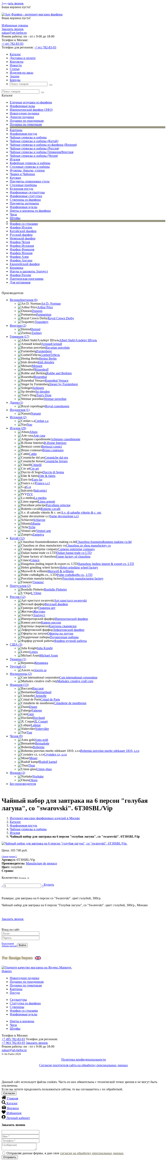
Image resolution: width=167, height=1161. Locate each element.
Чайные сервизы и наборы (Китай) (34, 141)
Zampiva (38, 534)
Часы (13, 214)
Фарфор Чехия (20, 242)
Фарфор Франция (22, 249)
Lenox (34, 652)
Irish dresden (46, 362)
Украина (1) (18, 659)
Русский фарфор (21, 234)
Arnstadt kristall (52, 344)
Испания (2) (18, 417)
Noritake (38, 776)
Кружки (15, 177)
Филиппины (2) (21, 674)
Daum (33, 706)
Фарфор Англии (21, 260)
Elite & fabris (46, 476)
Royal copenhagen (57, 406)
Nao (29, 424)
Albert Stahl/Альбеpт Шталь (78, 340)
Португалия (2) (20, 586)
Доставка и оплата (22, 58)
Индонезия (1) (20, 410)
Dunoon (37, 311)
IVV (30, 494)
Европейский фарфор (25, 264)
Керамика (16, 267)
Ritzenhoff (41, 369)
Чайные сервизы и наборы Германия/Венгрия (41, 152)
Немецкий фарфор (22, 238)
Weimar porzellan (55, 399)
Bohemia (38, 747)
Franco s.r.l (42, 483)
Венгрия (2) (18, 325)
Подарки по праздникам (27, 120)
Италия (15, 159)
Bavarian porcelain (57, 347)
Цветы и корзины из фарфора (30, 210)
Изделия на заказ (21, 72)
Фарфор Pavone (20, 275)
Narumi (36, 413)
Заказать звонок (13, 3)
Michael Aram (49, 655)
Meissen (37, 366)
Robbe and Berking (59, 373)
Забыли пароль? (9, 946)
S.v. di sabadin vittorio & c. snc (81, 512)
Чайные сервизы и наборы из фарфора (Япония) (43, 144)
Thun (31, 765)
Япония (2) (17, 772)
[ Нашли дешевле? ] (9, 857)
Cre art (34, 468)
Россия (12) (17, 597)
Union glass (44, 769)
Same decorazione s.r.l (64, 516)
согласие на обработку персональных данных (91, 1153)
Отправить (9, 1157)
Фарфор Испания (22, 245)
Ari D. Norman (51, 303)
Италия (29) (18, 428)
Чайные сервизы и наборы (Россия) (34, 148)
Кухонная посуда (21, 188)
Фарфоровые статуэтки (26, 196)
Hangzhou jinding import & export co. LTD (106, 564)
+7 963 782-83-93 (13, 1043)
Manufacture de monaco (41, 863)
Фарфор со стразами (24, 223)
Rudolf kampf (48, 761)
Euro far (37, 479)
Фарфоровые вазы (22, 106)
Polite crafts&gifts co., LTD (74, 575)
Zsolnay (37, 333)
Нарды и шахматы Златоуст (29, 271)
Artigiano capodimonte (65, 439)
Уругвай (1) (18, 666)
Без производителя (23, 783)
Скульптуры (18, 999)
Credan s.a (41, 421)
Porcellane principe (58, 505)
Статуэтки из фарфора (25, 1003)
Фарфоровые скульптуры (27, 192)
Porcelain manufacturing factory (82, 578)
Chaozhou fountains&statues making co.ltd (104, 542)
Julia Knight (45, 648)
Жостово (39, 611)
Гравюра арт (46, 608)
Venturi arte (43, 531)
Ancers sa (40, 670)
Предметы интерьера (24, 203)
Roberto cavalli (50, 509)
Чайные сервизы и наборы (28, 137)
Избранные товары (15, 25)
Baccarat (38, 688)
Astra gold (41, 739)
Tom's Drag (43, 395)
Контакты (16, 61)
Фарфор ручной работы (70, 641)
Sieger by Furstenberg (63, 384)
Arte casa (39, 435)
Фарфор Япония (21, 253)
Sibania (35, 523)
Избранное (14, 1113)
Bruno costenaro (53, 450)
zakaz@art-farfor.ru (14, 32)
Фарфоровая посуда (23, 133)
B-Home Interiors (55, 443)
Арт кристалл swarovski (70, 600)
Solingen (38, 388)
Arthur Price (45, 307)
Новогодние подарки (24, 113)
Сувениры (17, 1007)
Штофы (15, 218)
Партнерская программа (26, 278)
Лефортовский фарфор (68, 630)
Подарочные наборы (64, 637)
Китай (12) (17, 538)
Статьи (15, 69)
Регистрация (8, 943)
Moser (33, 758)
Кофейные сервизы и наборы (30, 163)
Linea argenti (46, 501)
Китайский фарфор (23, 231)
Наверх (7, 971)
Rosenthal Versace (56, 380)
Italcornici (40, 490)
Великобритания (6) (23, 300)
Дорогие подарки (22, 117)
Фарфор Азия (19, 256)
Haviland (39, 717)
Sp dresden (42, 391)
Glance (35, 560)
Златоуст (39, 615)
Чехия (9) (16, 736)
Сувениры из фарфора (25, 199)
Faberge (37, 710)
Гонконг (38, 582)
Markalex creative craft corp (75, 681)
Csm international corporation (78, 677)
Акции (14, 76)
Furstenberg (44, 351)
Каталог (15, 54)
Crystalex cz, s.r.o (55, 754)
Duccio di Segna (53, 472)
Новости (16, 65)
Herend (35, 329)
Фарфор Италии (21, 227)
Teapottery (41, 322)
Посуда (15, 992)
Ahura (33, 432)
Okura (33, 780)
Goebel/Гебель (50, 355)
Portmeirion (43, 314)
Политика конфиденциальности (83, 1059)
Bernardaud (43, 692)
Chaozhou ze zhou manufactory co (88, 545)
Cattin (33, 454)
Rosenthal (40, 377)
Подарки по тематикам (26, 124)
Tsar (29, 732)
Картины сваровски (63, 626)
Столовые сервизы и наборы (30, 166)
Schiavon (39, 520)
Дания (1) (16, 402)
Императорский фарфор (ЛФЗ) (31, 109)
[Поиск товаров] (50, 85)
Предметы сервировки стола (29, 181)
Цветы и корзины (22, 1021)
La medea (40, 498)
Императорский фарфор (71, 619)
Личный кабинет (18, 1118)
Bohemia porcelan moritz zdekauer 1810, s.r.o (109, 750)
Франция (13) (19, 684)
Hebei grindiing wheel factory (79, 567)
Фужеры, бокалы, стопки (27, 170)
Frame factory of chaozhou (73, 556)
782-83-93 (12, 43)
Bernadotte (42, 743)
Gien (30, 714)
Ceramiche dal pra (56, 457)
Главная (12, 1098)
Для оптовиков (20, 282)
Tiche (31, 527)
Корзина (13, 1108)
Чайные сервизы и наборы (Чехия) (34, 155)
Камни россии (51, 622)
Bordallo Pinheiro (55, 589)
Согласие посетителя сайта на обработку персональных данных (83, 1065)
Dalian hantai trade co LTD (74, 553)
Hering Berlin (48, 358)
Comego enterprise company (76, 549)
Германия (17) (19, 336)
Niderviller (42, 728)
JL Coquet (41, 721)
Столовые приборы (23, 185)
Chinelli (36, 465)
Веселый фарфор (56, 604)
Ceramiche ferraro (56, 461)
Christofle (40, 695)
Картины (16, 130)
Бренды (15, 80)
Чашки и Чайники (22, 174)
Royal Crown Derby (61, 318)
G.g (28, 487)
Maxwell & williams (60, 571)
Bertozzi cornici (52, 446)
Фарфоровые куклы (23, 207)
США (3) (16, 644)
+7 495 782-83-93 (13, 1039)
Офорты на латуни (60, 633)
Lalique (36, 725)
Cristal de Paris (50, 699)
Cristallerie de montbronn (70, 703)
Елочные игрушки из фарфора (31, 102)
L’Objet (36, 593)
